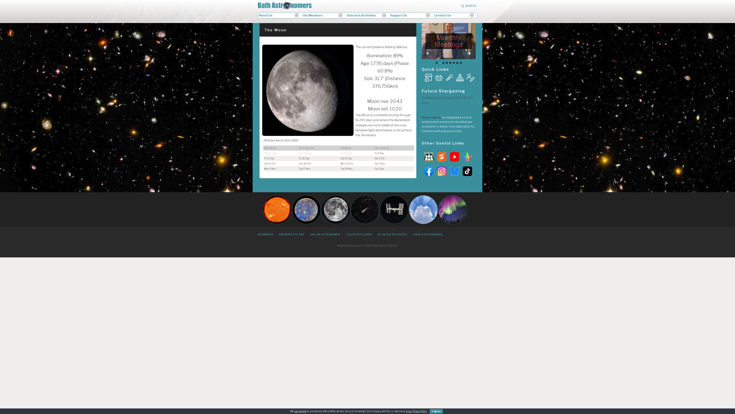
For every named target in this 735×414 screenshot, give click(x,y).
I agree (436, 411)
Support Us (398, 15)
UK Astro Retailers (392, 234)
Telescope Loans (359, 234)
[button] (428, 53)
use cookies (300, 411)
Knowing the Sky (292, 234)
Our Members (313, 15)
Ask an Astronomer (325, 234)
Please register (431, 117)
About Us (266, 15)
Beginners (265, 234)
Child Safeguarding (428, 234)
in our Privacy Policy (416, 411)
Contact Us (442, 15)
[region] (449, 43)
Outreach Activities (361, 15)
